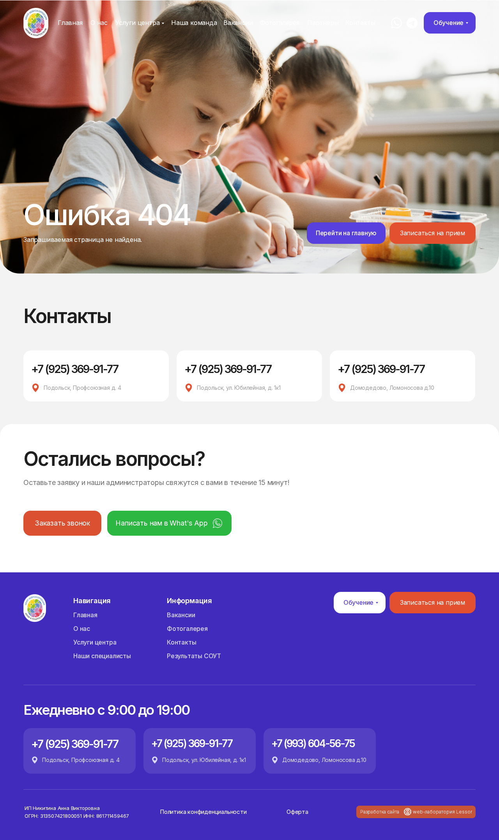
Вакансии (238, 23)
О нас (99, 23)
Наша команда (194, 23)
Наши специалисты (102, 656)
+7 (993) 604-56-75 (313, 743)
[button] (432, 233)
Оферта (297, 811)
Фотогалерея (279, 23)
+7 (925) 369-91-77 (74, 369)
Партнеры (322, 23)
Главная (70, 23)
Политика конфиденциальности (203, 811)
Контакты (360, 23)
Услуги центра (137, 23)
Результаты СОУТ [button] (194, 656)
